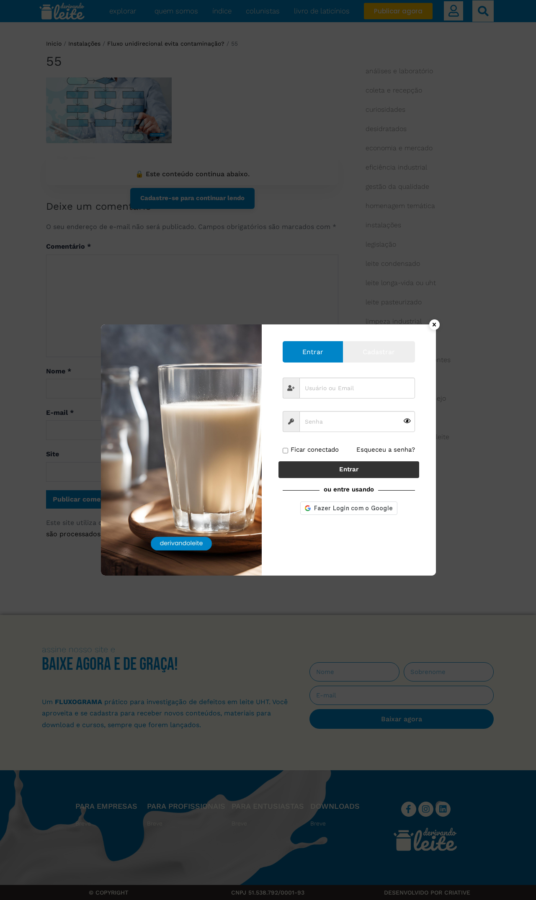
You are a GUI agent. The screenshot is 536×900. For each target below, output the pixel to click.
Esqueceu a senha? (385, 449)
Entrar (348, 469)
